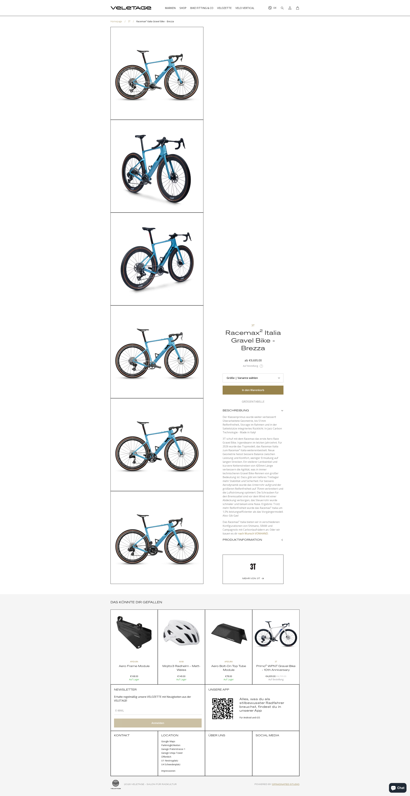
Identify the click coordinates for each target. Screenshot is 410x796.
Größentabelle (253, 401)
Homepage (116, 21)
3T (129, 21)
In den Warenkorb (253, 390)
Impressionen (168, 770)
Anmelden (158, 723)
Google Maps (168, 741)
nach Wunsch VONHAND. (253, 533)
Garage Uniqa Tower (172, 752)
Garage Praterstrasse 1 (173, 749)
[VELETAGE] (131, 8)
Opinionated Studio (285, 784)
